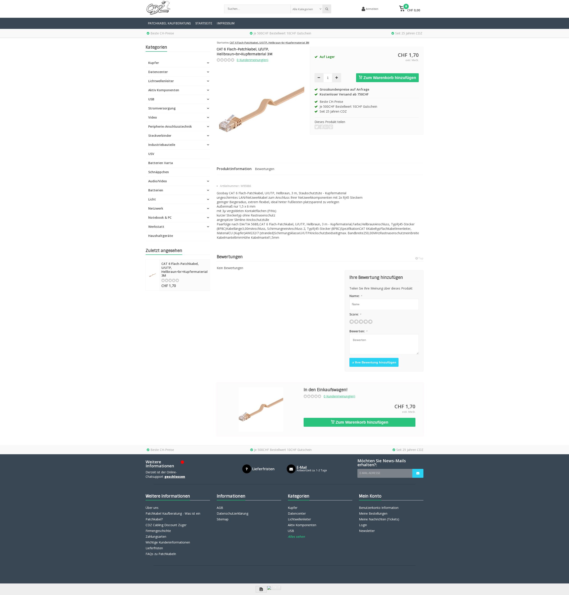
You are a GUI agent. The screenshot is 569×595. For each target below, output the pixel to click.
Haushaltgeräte (160, 236)
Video (152, 117)
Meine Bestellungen (373, 513)
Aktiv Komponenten (163, 90)
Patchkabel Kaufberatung (169, 23)
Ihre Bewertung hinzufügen (375, 362)
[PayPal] (274, 588)
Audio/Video (157, 181)
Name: (355, 296)
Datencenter (158, 72)
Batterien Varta (160, 163)
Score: (355, 314)
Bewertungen (264, 169)
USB (151, 99)
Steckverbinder (159, 135)
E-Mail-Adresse (370, 473)
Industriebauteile (161, 145)
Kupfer (153, 63)
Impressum (225, 23)
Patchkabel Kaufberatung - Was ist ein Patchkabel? (173, 516)
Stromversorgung (162, 108)
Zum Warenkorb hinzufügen (389, 77)
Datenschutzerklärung (232, 513)
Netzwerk (155, 208)
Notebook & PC (160, 217)
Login (363, 525)
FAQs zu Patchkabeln (161, 554)
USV (151, 154)
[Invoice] (261, 589)
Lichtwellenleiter (161, 81)
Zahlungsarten (156, 536)
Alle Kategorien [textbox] (303, 9)
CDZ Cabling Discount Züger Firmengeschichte (166, 528)
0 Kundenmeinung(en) (252, 60)
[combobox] (307, 8)
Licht (152, 199)
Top (420, 258)
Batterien (155, 190)
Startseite (203, 23)
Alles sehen (296, 536)
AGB (220, 508)
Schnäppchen (158, 172)
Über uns (152, 508)
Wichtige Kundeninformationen (168, 542)
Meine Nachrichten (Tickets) (379, 519)
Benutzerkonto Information (379, 508)
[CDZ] (180, 9)
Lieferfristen (154, 548)
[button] (409, 9)
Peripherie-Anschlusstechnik (170, 126)
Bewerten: (358, 331)
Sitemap (222, 519)
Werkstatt (156, 226)
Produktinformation (234, 168)
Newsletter (367, 531)
